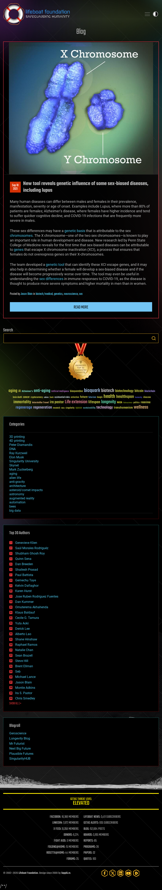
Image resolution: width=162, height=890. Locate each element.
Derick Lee (22, 629)
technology (104, 407)
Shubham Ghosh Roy (30, 553)
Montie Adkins (25, 688)
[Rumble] (136, 873)
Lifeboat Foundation (28, 873)
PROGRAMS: (90, 847)
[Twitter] (112, 873)
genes (19, 249)
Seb (18, 671)
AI (19, 391)
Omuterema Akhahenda (31, 607)
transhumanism (123, 408)
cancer (26, 397)
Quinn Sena (23, 559)
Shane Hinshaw (26, 639)
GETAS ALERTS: (91, 822)
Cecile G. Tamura (27, 618)
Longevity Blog (19, 738)
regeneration (42, 407)
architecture (17, 486)
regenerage (24, 407)
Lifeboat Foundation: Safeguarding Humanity (71, 14)
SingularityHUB (19, 758)
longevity (108, 402)
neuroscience (71, 294)
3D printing (17, 437)
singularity (70, 408)
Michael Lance (25, 677)
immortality (22, 402)
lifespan (94, 402)
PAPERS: (88, 852)
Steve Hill (21, 661)
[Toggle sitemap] (147, 14)
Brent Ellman (24, 666)
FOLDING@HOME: (56, 847)
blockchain (149, 391)
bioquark (92, 391)
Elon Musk (16, 457)
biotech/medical (44, 294)
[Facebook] (105, 873)
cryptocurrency (37, 397)
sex (81, 294)
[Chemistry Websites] (81, 362)
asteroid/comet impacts (26, 490)
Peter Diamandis (20, 445)
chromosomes (21, 235)
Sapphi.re (65, 873)
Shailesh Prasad (26, 569)
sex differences (51, 279)
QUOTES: (88, 859)
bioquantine (76, 391)
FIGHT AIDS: (60, 840)
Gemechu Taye (25, 580)
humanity (138, 397)
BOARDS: (88, 834)
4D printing (17, 441)
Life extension (76, 402)
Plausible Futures (21, 754)
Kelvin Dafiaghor (27, 585)
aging (12, 390)
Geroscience (17, 733)
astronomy (16, 494)
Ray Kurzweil (18, 453)
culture (46, 397)
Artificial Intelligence (60, 391)
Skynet (14, 465)
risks (63, 408)
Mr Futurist (16, 743)
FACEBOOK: (55, 817)
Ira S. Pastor (23, 693)
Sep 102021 (15, 187)
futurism (92, 397)
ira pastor (57, 402)
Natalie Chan (24, 650)
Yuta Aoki (22, 623)
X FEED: (57, 829)
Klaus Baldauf (25, 612)
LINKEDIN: (57, 822)
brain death (17, 397)
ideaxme (147, 397)
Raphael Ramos (26, 645)
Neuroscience (127, 403)
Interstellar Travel (40, 402)
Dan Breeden (24, 564)
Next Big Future (20, 748)
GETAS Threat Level (81, 802)
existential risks (62, 397)
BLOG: (86, 829)
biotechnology (124, 391)
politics (136, 402)
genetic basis (74, 231)
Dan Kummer (24, 602)
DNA (12, 449)
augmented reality (21, 498)
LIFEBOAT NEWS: (92, 817)
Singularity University (24, 461)
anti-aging (42, 390)
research (56, 408)
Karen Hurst (23, 591)
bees (12, 506)
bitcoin (139, 391)
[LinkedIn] (120, 873)
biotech (107, 390)
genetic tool (55, 264)
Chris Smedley (25, 698)
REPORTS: (88, 840)
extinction (75, 397)
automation (17, 502)
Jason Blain (27, 294)
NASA (119, 402)
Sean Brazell (24, 655)
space (78, 407)
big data (15, 510)
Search (153, 338)
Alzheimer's (27, 391)
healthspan (125, 396)
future (84, 397)
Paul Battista (24, 575)
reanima (145, 402)
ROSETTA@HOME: (55, 852)
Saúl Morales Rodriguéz (31, 548)
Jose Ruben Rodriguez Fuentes (36, 596)
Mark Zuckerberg (21, 469)
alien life (15, 478)
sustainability (89, 408)
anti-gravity (17, 482)
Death (52, 397)
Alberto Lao (23, 634)
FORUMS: (71, 859)
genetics (58, 294)
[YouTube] (128, 873)
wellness (141, 407)
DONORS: (68, 834)
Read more (81, 307)
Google (100, 397)
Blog (81, 32)
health (109, 396)
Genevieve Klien (26, 543)
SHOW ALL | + (15, 703)
